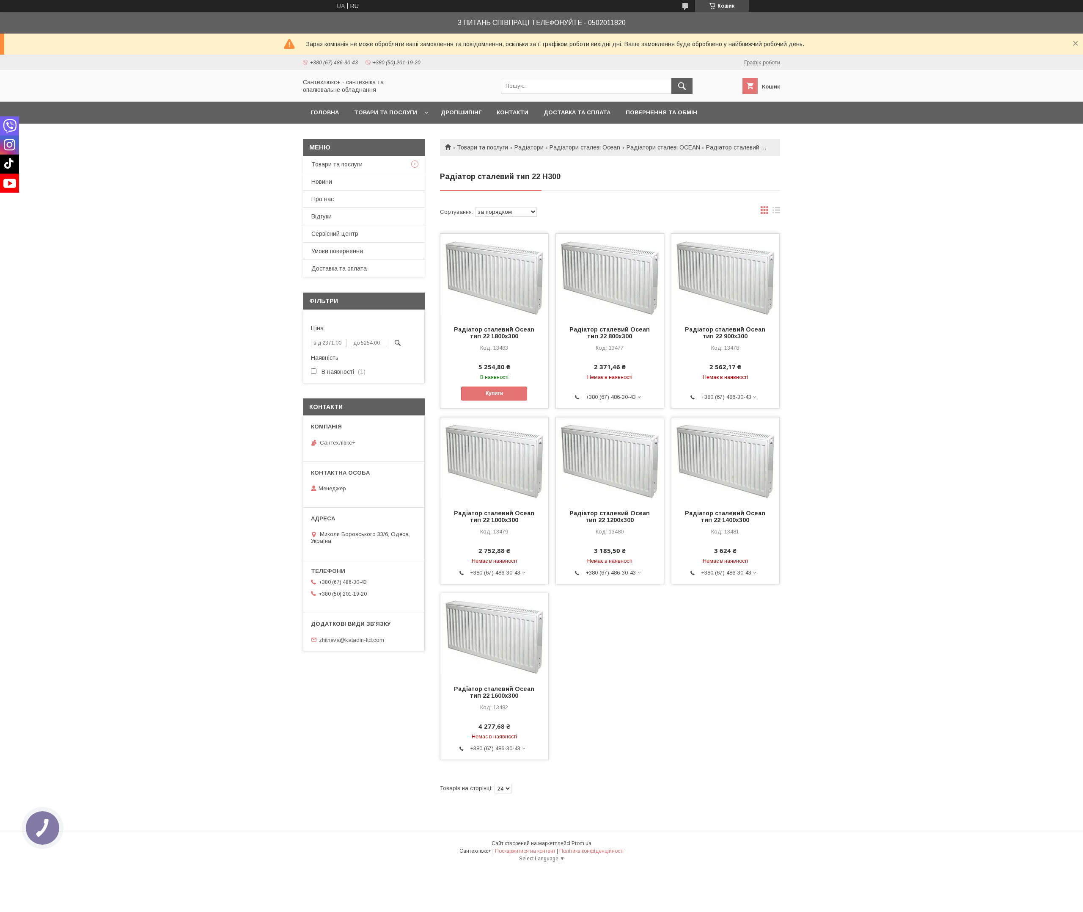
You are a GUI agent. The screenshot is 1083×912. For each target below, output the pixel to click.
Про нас (322, 199)
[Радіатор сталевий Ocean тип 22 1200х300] (610, 459)
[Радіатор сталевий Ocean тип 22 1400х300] (725, 459)
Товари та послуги (385, 112)
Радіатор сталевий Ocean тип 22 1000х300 (494, 516)
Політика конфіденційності (591, 851)
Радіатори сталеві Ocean (585, 147)
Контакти (512, 112)
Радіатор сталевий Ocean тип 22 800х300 (609, 333)
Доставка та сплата (577, 112)
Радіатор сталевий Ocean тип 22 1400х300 (725, 516)
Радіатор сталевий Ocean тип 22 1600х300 (494, 692)
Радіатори (529, 147)
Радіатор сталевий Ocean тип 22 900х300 (725, 333)
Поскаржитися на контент (525, 851)
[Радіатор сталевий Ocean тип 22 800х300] (610, 276)
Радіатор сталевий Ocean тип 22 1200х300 (609, 516)
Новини (321, 181)
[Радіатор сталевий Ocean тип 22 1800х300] (494, 276)
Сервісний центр (334, 233)
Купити (494, 393)
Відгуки (321, 216)
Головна (325, 112)
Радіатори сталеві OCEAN (663, 147)
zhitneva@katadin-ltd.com (351, 639)
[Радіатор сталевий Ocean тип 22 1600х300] (494, 635)
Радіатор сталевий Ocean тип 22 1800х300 (494, 333)
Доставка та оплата (339, 268)
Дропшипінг (461, 112)
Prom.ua (581, 843)
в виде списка (776, 212)
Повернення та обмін (661, 112)
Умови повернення (337, 251)
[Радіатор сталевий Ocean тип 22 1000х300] (494, 459)
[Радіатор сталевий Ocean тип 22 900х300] (725, 276)
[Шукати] (682, 86)
